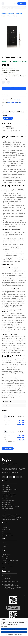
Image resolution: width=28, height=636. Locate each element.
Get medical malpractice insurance (10, 506)
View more (5, 106)
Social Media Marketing (7, 496)
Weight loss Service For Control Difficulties (12, 517)
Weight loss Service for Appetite (9, 513)
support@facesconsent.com (11, 581)
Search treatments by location (9, 489)
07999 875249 (7, 578)
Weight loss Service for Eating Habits (11, 515)
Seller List (4, 546)
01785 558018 (7, 576)
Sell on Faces (5, 542)
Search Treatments (6, 487)
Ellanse (3, 16)
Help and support (6, 554)
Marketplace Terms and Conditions (10, 564)
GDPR (3, 531)
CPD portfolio (5, 498)
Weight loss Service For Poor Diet (10, 519)
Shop (4, 13)
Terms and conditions (8, 401)
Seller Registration (6, 544)
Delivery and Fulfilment (7, 562)
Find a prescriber (6, 510)
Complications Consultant (8, 500)
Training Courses (6, 491)
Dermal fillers (19, 13)
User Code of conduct (7, 565)
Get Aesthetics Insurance (8, 504)
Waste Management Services (9, 495)
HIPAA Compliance (6, 533)
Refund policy (6, 405)
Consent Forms (5, 527)
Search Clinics (5, 485)
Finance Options (6, 502)
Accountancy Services (7, 508)
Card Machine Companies (8, 493)
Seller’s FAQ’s (5, 558)
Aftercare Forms (6, 529)
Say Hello (4, 567)
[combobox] (16, 7)
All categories (11, 13)
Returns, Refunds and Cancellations (10, 560)
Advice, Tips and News (7, 535)
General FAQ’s (5, 556)
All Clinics (4, 512)
